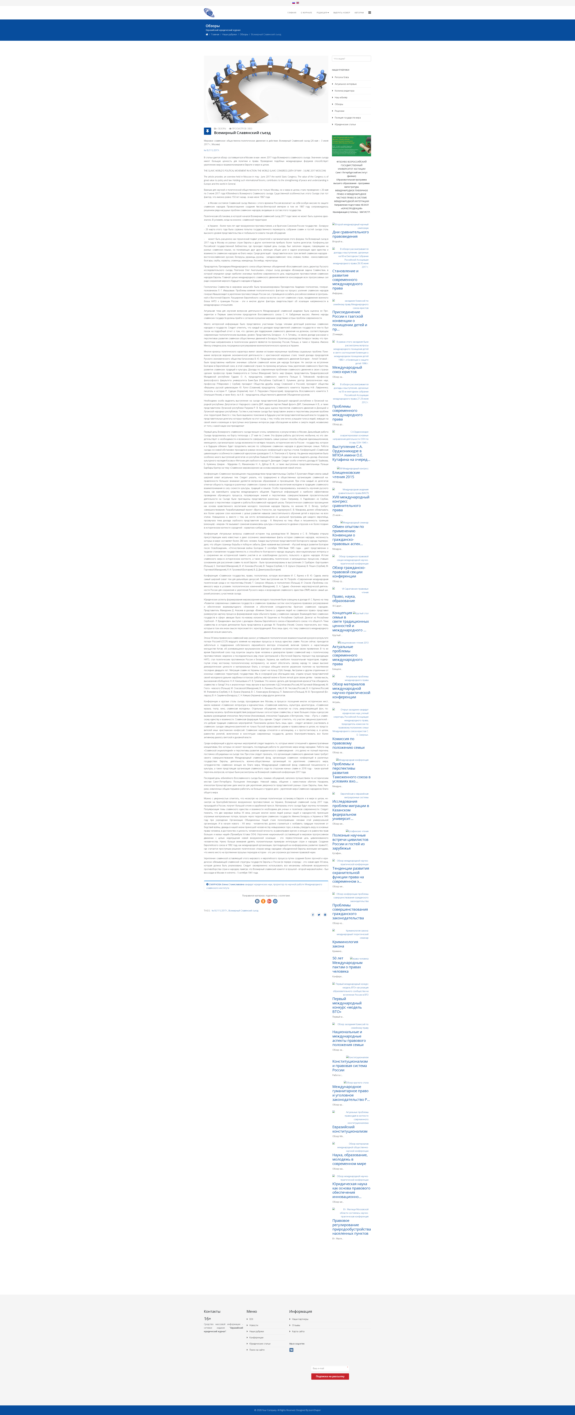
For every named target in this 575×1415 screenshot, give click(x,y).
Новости (253, 1325)
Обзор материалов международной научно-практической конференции (351, 690)
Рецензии (339, 110)
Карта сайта (298, 1331)
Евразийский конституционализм (349, 1129)
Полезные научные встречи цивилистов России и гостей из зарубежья (350, 841)
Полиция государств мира (347, 117)
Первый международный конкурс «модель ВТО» (347, 1005)
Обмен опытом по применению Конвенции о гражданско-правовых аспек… (348, 535)
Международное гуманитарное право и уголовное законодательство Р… (351, 1093)
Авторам (359, 12)
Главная (292, 12)
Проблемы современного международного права (347, 413)
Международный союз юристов (347, 369)
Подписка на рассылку (330, 1376)
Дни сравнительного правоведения (350, 234)
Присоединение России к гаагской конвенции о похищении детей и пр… (349, 320)
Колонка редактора (344, 90)
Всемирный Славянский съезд (243, 910)
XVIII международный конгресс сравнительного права (350, 503)
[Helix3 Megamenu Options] (369, 12)
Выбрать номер (341, 12)
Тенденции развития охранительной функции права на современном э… (350, 875)
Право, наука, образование (344, 598)
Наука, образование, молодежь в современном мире (350, 1159)
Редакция (322, 12)
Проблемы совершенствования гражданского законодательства (350, 911)
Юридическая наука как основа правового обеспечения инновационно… (351, 1190)
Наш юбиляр (340, 97)
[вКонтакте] (291, 1350)
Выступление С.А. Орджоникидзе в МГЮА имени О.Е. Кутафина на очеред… (351, 453)
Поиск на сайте (257, 1349)
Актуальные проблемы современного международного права (347, 655)
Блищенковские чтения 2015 (346, 474)
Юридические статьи (345, 124)
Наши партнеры (300, 1319)
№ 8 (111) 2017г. (212, 150)
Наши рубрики (229, 34)
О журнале (306, 12)
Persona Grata (341, 77)
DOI (251, 1319)
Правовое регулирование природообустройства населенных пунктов (351, 1227)
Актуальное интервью (345, 84)
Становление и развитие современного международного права (347, 279)
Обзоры (244, 34)
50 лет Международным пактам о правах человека (347, 965)
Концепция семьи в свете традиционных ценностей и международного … (350, 621)
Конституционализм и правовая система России (350, 1065)
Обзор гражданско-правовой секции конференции (349, 572)
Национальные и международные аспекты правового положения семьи (349, 1038)
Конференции (256, 1337)
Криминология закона (345, 944)
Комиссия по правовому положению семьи (348, 743)
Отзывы (296, 1325)
